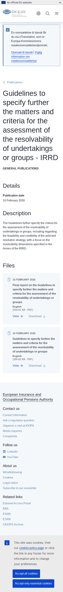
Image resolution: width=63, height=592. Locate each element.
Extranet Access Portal (17, 503)
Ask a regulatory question (18, 420)
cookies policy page (31, 547)
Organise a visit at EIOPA (18, 425)
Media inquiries (12, 430)
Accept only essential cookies (33, 583)
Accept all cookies (26, 573)
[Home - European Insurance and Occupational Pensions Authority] (18, 13)
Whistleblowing (12, 472)
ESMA (7, 513)
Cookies (8, 477)
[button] (18, 316)
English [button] (38, 13)
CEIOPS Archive (13, 524)
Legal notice (10, 482)
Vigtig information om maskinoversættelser (26, 56)
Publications (14, 82)
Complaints (10, 436)
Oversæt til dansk (22, 52)
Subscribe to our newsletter (20, 488)
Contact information (15, 415)
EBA (6, 508)
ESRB (7, 519)
